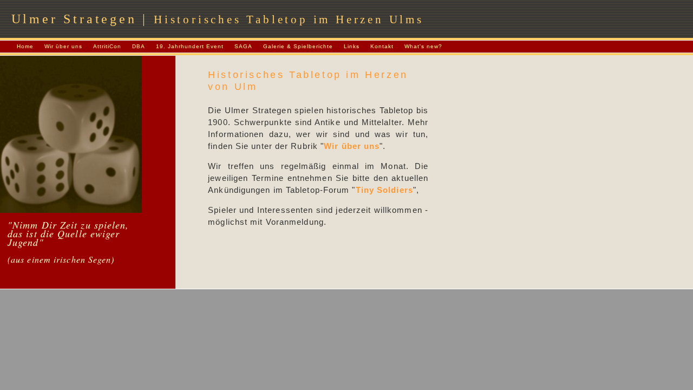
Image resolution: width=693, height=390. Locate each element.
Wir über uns (63, 46)
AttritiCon (107, 46)
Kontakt (382, 46)
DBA (138, 46)
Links (351, 46)
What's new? (423, 46)
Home (25, 46)
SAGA (243, 46)
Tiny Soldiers (384, 189)
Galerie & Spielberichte (298, 46)
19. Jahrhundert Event (190, 46)
